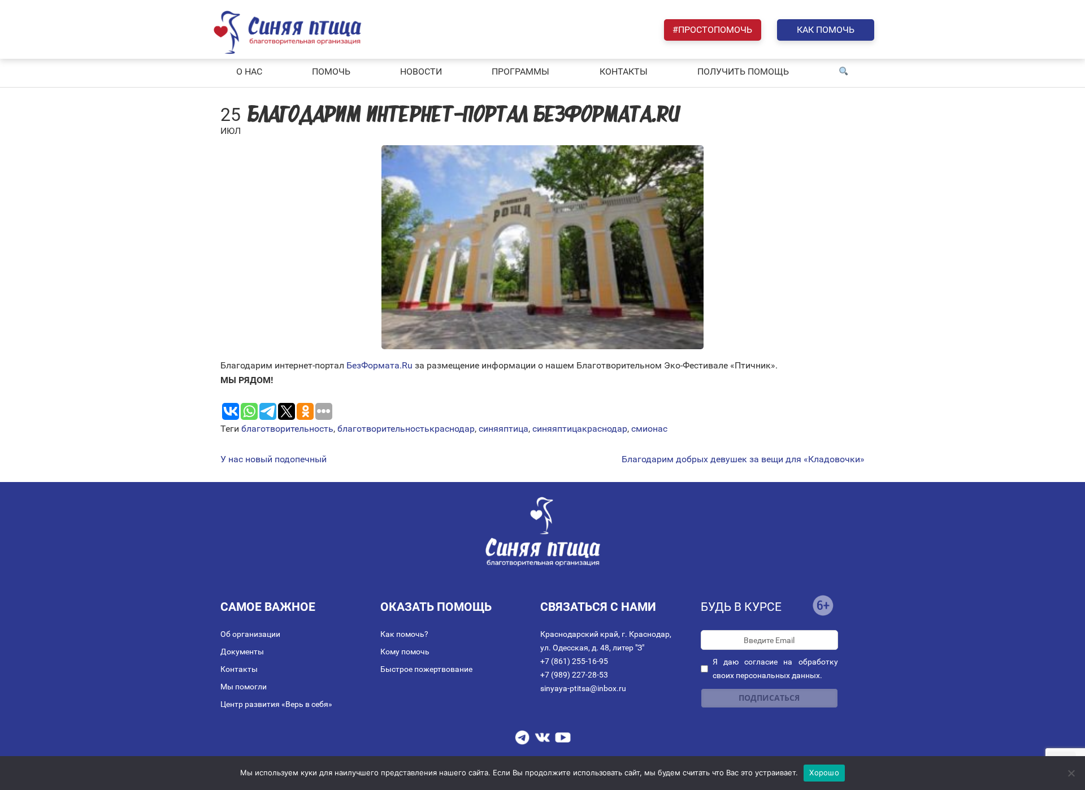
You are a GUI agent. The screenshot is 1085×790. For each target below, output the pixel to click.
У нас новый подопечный (273, 459)
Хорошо (824, 772)
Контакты (239, 669)
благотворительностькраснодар (406, 428)
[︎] (844, 72)
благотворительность (287, 428)
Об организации (250, 634)
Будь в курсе (741, 607)
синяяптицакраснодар (579, 428)
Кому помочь (404, 651)
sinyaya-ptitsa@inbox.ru (583, 688)
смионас (649, 428)
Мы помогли (243, 686)
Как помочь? (404, 634)
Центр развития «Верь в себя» (276, 704)
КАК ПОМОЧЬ (825, 29)
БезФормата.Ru (379, 365)
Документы (242, 651)
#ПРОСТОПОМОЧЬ (712, 29)
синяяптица (503, 428)
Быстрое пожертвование (426, 669)
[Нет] (1071, 773)
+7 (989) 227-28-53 (574, 674)
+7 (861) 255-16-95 (574, 661)
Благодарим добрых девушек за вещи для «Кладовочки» (743, 459)
